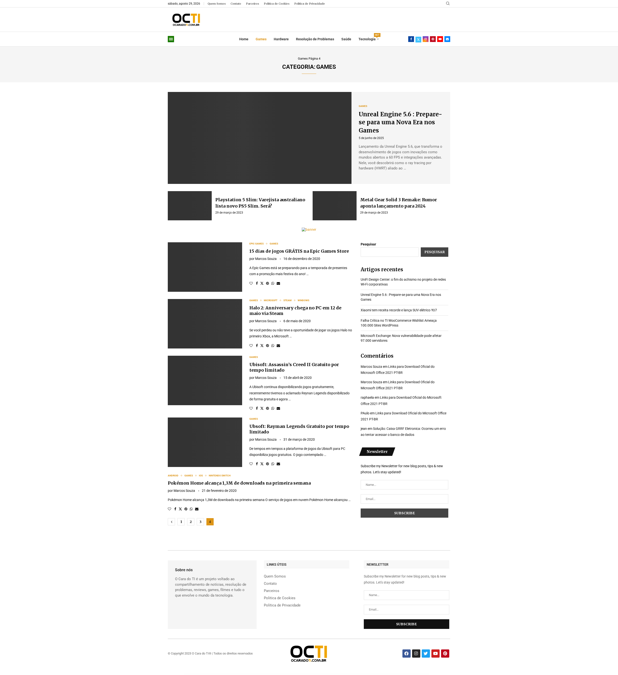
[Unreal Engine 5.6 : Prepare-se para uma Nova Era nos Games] (259, 138)
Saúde (346, 39)
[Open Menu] (171, 39)
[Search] (447, 4)
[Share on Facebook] (257, 283)
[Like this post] (251, 283)
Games (261, 39)
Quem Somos (217, 3)
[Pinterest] (433, 39)
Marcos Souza (266, 259)
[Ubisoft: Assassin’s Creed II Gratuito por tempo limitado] (205, 380)
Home (243, 39)
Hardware (281, 39)
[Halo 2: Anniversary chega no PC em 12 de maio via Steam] (205, 323)
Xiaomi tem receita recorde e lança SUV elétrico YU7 (399, 310)
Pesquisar (368, 244)
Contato (236, 3)
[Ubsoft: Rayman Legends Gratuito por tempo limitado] (205, 442)
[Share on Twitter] (262, 283)
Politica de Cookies (276, 3)
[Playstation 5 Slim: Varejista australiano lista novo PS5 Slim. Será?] (190, 206)
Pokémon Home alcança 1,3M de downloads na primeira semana (239, 483)
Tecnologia (368, 37)
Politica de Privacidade (309, 3)
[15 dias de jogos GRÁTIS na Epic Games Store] (205, 267)
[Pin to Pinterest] (267, 283)
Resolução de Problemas (315, 39)
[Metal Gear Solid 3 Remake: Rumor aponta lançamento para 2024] (335, 206)
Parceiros (252, 3)
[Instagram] (425, 39)
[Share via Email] (278, 283)
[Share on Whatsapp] (272, 283)
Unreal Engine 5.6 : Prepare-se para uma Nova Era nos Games (400, 122)
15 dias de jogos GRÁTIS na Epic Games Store (299, 251)
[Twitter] (418, 39)
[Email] (447, 39)
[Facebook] (411, 39)
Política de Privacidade (282, 605)
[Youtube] (440, 39)
